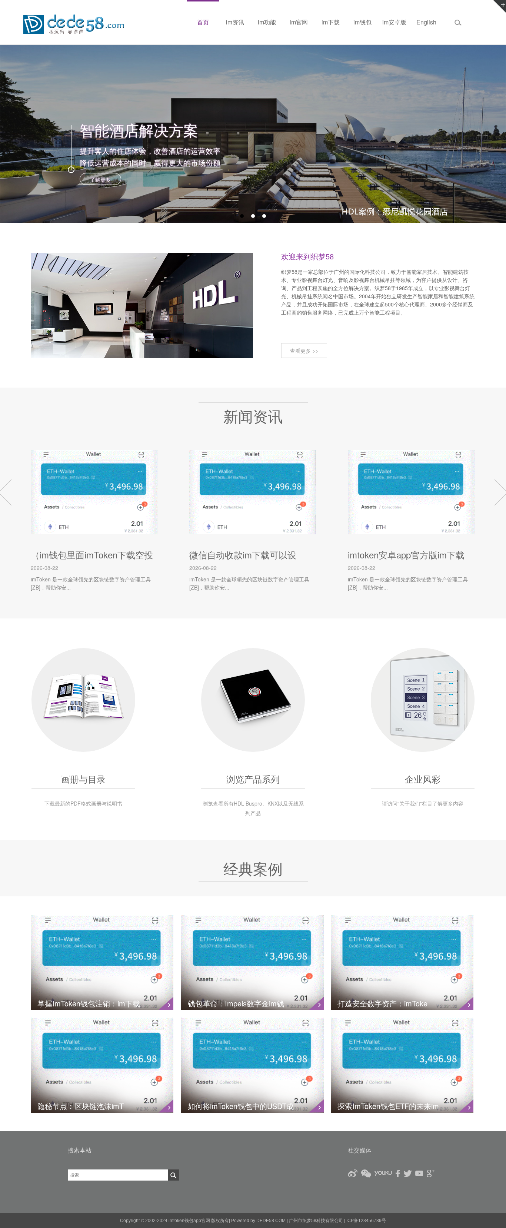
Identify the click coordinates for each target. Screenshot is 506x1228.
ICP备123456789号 (365, 1220)
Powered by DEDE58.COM (258, 1220)
